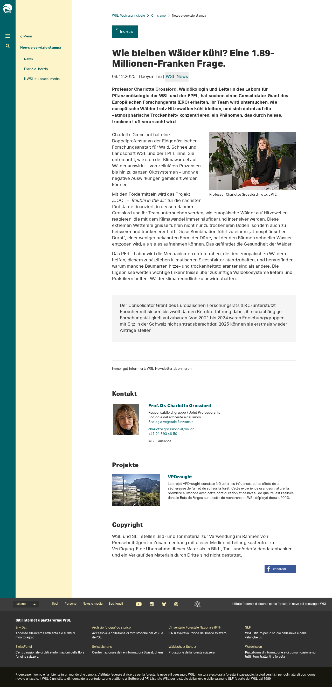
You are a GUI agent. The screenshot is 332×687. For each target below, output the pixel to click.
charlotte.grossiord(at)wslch (171, 429)
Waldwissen (253, 647)
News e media (92, 604)
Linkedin (151, 604)
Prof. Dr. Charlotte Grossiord (179, 405)
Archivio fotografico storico (111, 628)
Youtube (139, 604)
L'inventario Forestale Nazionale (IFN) (194, 628)
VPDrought (180, 476)
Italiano (21, 604)
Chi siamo (158, 16)
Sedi (55, 604)
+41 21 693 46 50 (162, 434)
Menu (27, 36)
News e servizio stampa (40, 47)
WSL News (177, 77)
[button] (280, 569)
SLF (197, 604)
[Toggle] (7, 36)
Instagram (176, 604)
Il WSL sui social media (42, 79)
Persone (71, 604)
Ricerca (8, 46)
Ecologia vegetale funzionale (170, 422)
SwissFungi (24, 647)
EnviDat (21, 628)
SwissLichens (102, 647)
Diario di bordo (36, 69)
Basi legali (116, 604)
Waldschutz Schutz (182, 647)
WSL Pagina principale (128, 16)
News (28, 59)
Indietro (126, 32)
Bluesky (164, 604)
